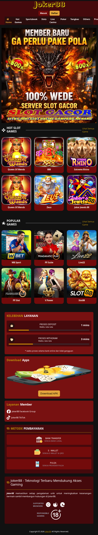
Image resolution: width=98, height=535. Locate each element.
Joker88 (48, 531)
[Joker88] (49, 5)
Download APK (49, 393)
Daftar (54, 13)
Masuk (43, 13)
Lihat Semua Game (88, 130)
